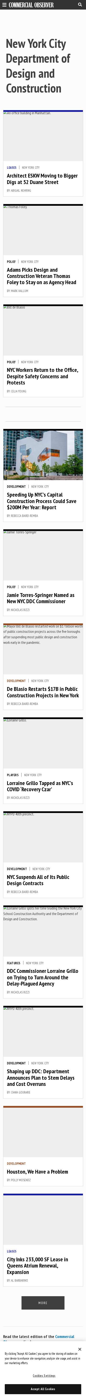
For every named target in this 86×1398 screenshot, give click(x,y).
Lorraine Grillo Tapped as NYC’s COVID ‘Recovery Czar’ (40, 786)
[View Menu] (3, 4)
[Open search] (80, 4)
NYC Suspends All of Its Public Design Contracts (38, 880)
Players (13, 775)
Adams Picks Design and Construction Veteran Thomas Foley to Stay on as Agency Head (41, 276)
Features (14, 963)
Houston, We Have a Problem (37, 1171)
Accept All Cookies (43, 1389)
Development (16, 487)
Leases (11, 168)
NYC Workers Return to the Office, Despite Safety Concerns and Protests (42, 376)
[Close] (79, 1349)
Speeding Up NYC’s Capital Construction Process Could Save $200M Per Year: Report (41, 501)
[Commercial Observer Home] (31, 4)
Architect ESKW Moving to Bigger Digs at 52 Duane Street (42, 178)
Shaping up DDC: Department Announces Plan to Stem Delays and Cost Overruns (41, 1077)
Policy (11, 262)
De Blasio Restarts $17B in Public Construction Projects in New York (43, 692)
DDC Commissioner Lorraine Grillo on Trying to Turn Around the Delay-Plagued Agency (42, 977)
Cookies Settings (44, 1376)
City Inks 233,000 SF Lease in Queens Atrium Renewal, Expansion (37, 1266)
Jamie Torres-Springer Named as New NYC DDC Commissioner (41, 598)
